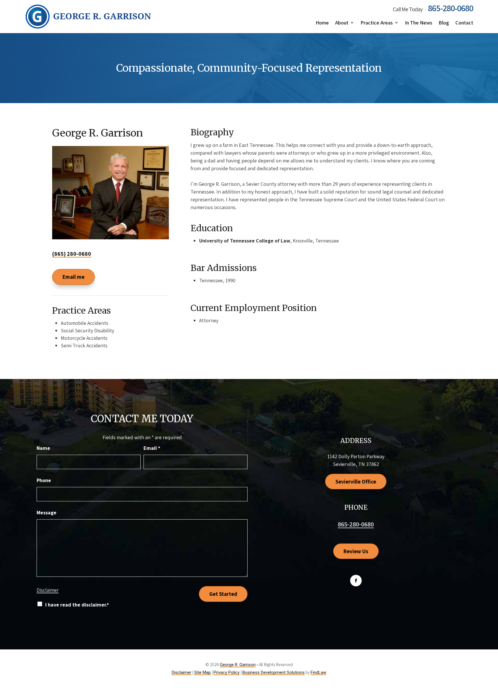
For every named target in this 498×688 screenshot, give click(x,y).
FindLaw (318, 672)
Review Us (356, 551)
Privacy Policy (226, 672)
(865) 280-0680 (71, 253)
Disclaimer (48, 590)
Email (152, 448)
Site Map (202, 672)
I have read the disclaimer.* (77, 604)
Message (46, 512)
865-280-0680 (450, 8)
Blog (444, 23)
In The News (418, 23)
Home (322, 23)
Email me (73, 276)
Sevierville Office (355, 481)
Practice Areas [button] (377, 23)
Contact (464, 23)
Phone (44, 480)
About (341, 23)
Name (43, 448)
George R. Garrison (238, 664)
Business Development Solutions (273, 672)
